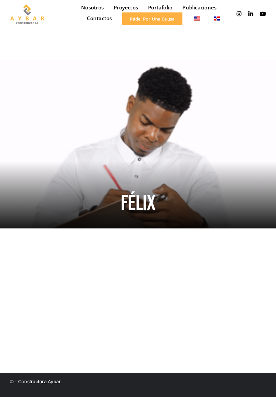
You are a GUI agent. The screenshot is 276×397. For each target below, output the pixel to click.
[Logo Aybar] (27, 7)
